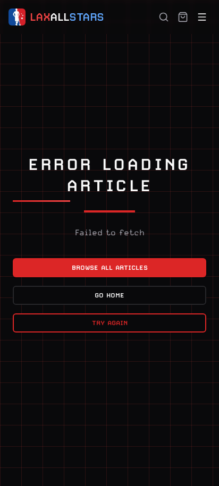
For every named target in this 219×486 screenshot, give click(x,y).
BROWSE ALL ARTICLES (110, 267)
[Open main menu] (201, 16)
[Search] (163, 16)
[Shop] (182, 16)
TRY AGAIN (110, 323)
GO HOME (109, 295)
